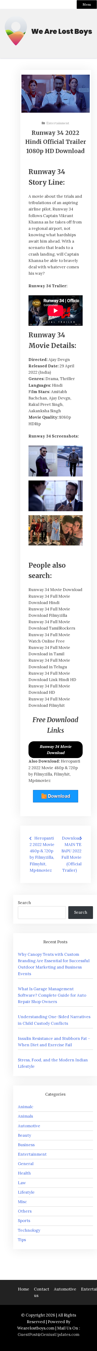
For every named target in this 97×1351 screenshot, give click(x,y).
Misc (22, 1201)
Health (24, 1173)
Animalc (25, 1106)
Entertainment (57, 123)
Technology (29, 1230)
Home (23, 1289)
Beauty (24, 1135)
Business (26, 1144)
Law (22, 1182)
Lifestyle (26, 1192)
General (25, 1163)
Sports (24, 1220)
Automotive (29, 1125)
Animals (25, 1116)
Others (25, 1211)
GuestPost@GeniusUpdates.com (48, 1334)
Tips (22, 1239)
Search (24, 902)
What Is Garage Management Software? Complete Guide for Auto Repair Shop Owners (52, 995)
